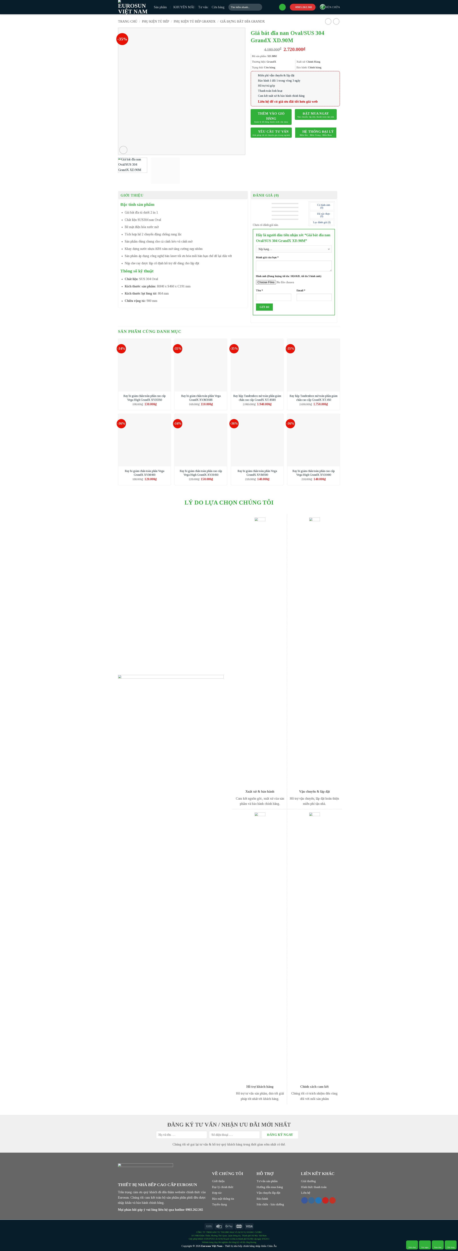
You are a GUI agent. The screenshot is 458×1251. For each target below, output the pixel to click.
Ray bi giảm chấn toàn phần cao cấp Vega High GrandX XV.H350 (144, 398)
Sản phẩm (160, 7)
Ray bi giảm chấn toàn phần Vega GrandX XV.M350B (201, 398)
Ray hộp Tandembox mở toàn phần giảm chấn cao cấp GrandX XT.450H (257, 398)
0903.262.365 (194, 1209)
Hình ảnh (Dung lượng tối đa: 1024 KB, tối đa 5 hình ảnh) (288, 276)
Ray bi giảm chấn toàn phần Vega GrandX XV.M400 (144, 473)
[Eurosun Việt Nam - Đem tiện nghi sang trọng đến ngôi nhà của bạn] (133, 7)
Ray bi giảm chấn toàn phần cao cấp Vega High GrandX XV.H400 (314, 473)
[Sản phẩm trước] (328, 21)
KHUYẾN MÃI (183, 7)
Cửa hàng (218, 7)
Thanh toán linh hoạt (270, 90)
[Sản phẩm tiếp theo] (336, 21)
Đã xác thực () (323, 215)
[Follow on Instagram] (311, 1200)
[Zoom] (123, 150)
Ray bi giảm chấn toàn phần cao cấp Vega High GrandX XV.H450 (201, 473)
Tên (259, 290)
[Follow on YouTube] (332, 1200)
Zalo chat (412, 1247)
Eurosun (206, 1246)
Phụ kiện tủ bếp (155, 21)
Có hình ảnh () (323, 206)
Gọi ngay (425, 1247)
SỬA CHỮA (333, 7)
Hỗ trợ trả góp (266, 85)
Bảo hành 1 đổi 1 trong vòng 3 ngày (279, 80)
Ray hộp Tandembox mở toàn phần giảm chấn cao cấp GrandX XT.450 (313, 398)
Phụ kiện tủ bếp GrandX (194, 21)
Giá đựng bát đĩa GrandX (242, 21)
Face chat (437, 1247)
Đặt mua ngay (316, 113)
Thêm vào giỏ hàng (271, 116)
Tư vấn (203, 7)
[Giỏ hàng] (282, 7)
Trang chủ (127, 21)
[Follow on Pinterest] (325, 1200)
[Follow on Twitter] (318, 1200)
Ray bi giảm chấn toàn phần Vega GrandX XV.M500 (257, 473)
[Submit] (258, 7)
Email (301, 290)
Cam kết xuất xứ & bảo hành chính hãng (281, 95)
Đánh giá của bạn (267, 257)
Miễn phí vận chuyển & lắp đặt (276, 75)
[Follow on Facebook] (304, 1200)
